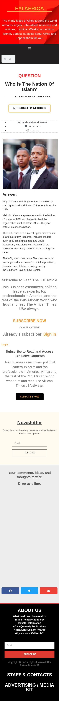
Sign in (49, 334)
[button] (29, 47)
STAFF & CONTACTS (29, 674)
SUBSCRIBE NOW (29, 320)
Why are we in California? (29, 633)
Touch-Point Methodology (29, 619)
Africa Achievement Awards (29, 630)
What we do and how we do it (29, 616)
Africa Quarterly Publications (29, 626)
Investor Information (29, 623)
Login (5, 344)
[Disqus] (29, 537)
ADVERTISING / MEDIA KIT (29, 687)
